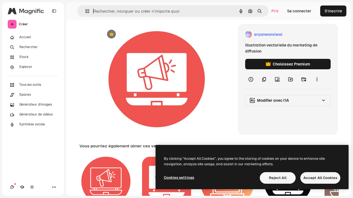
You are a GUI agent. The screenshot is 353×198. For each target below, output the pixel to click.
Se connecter (299, 11)
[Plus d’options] (316, 79)
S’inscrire (333, 11)
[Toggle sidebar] (54, 11)
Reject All (278, 177)
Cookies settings (179, 177)
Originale (138, 34)
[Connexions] (12, 187)
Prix (275, 11)
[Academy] (22, 187)
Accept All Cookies (320, 177)
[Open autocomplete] (85, 11)
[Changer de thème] (32, 187)
